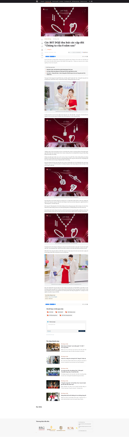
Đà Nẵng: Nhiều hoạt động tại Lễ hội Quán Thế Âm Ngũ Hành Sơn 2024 (62, 71)
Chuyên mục (47, 1)
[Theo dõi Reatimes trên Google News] (85, 52)
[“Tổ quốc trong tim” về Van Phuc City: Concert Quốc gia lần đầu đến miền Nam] (53, 384)
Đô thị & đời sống (48, 38)
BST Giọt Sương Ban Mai (67, 315)
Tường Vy (49, 49)
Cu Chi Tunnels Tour (82, 422)
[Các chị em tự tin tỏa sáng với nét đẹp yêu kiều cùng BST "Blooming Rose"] (66, 181)
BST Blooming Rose (53, 315)
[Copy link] (42, 46)
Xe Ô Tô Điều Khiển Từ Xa (82, 430)
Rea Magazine (66, 1)
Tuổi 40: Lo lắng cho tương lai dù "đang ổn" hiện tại (73, 358)
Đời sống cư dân (56, 38)
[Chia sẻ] (42, 43)
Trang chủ (42, 1)
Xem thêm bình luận (50, 334)
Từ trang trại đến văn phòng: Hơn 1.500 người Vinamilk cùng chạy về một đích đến (72, 371)
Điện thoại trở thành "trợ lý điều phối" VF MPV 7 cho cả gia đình (72, 346)
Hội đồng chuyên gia (75, 1)
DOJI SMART (60, 312)
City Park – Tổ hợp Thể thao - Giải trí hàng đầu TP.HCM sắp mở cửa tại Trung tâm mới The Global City (66, 74)
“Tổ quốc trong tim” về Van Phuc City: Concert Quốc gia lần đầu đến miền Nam (73, 383)
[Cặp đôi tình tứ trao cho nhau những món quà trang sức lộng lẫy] (66, 95)
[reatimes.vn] (37, 1)
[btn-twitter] (85, 56)
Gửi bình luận (82, 330)
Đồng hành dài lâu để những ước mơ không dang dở (73, 395)
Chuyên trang (54, 1)
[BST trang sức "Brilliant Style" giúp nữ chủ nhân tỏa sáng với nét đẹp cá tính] (66, 132)
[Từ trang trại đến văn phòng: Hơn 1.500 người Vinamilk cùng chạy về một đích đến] (53, 372)
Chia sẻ (47, 56)
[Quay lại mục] (42, 39)
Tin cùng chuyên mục (52, 341)
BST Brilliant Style (71, 312)
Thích (52, 56)
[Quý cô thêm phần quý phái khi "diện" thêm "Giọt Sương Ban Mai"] (66, 227)
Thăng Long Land (84, 426)
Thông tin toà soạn (83, 1)
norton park (86, 423)
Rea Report (61, 1)
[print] (42, 50)
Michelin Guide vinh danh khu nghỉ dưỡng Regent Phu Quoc (60, 69)
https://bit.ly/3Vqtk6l (53, 296)
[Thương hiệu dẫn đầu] (63, 428)
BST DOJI (51, 312)
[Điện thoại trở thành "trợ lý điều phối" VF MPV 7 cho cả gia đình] (53, 347)
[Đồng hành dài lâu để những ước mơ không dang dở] (53, 397)
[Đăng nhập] (91, 1)
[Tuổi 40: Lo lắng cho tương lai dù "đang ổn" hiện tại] (53, 360)
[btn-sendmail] (87, 56)
